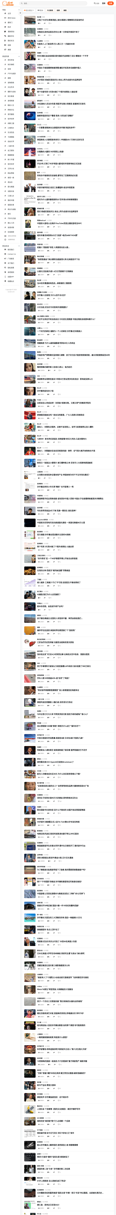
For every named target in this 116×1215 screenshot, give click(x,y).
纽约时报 (40, 232)
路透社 (39, 352)
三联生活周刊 (41, 556)
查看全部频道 (12, 236)
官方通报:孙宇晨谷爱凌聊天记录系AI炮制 (53, 534)
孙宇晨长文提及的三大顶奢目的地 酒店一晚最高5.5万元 (59, 917)
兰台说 (39, 771)
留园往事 (11, 205)
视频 (9, 45)
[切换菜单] (20, 13)
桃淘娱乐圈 (40, 77)
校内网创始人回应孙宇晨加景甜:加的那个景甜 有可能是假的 (61, 1025)
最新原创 (11, 31)
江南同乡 (11, 128)
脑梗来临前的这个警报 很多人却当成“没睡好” (55, 115)
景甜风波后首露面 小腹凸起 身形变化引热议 (54, 702)
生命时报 (40, 113)
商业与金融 (12, 209)
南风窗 (39, 1082)
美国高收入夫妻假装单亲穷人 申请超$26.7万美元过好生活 (60, 139)
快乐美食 (11, 96)
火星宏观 (40, 472)
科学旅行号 (40, 735)
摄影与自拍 (12, 92)
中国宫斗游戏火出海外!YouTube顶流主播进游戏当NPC (59, 223)
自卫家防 (11, 150)
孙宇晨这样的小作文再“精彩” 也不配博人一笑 (55, 486)
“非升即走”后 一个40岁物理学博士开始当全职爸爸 (57, 558)
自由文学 (11, 141)
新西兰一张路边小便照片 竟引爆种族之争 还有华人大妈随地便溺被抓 (64, 462)
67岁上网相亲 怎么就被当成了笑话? (51, 1181)
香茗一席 (11, 177)
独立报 (39, 17)
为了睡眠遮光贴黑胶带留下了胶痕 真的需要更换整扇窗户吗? (61, 869)
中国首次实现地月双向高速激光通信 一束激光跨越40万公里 (61, 522)
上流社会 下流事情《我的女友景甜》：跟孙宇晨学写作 (58, 1109)
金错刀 (39, 1154)
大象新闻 (40, 974)
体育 (9, 69)
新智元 (39, 759)
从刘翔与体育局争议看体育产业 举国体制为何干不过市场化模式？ (63, 474)
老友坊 (10, 182)
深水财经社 (40, 879)
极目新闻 (40, 532)
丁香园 (39, 580)
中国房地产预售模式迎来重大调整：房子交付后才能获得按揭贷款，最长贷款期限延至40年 (73, 355)
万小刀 (39, 125)
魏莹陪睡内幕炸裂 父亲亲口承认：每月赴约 (54, 367)
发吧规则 (11, 272)
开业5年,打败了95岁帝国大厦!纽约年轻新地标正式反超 (59, 163)
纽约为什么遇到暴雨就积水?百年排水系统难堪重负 (57, 199)
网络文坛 (11, 110)
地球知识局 (40, 927)
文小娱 (39, 1022)
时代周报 (40, 1094)
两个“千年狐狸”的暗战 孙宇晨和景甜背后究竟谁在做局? (59, 881)
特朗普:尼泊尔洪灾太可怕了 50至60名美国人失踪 (57, 941)
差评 (38, 173)
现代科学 (11, 164)
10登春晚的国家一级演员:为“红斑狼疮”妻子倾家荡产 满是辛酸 (62, 1061)
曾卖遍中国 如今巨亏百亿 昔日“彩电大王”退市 (55, 1133)
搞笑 (9, 78)
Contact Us (12, 254)
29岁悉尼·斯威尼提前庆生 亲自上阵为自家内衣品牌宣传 (59, 80)
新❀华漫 (11, 159)
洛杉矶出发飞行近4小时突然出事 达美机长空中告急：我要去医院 (63, 654)
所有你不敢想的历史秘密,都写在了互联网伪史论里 (57, 175)
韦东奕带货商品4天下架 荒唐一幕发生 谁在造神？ (57, 510)
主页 (9, 13)
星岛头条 (40, 950)
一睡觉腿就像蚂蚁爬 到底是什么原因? (52, 1037)
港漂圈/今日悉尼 (42, 292)
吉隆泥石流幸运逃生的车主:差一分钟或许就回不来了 (58, 32)
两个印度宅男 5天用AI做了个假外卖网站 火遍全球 (57, 92)
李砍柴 (39, 723)
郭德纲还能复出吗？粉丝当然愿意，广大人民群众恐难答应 (60, 415)
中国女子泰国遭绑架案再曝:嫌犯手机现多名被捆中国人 (59, 68)
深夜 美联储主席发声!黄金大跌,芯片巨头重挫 (55, 857)
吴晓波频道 (40, 675)
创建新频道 (11, 240)
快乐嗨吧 (11, 64)
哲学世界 (11, 119)
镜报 (38, 627)
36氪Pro (39, 328)
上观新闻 (40, 1034)
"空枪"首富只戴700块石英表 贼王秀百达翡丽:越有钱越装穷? (61, 1073)
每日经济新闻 (41, 639)
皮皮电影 (40, 185)
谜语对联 (11, 227)
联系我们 (11, 249)
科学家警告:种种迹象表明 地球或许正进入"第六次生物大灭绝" (62, 1049)
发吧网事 (11, 101)
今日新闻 (50, 10)
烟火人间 (11, 223)
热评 (9, 27)
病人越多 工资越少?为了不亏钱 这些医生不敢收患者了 (59, 582)
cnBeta (39, 986)
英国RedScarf (41, 220)
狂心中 (39, 388)
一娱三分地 (40, 699)
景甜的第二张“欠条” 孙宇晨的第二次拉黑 (53, 1169)
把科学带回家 (41, 867)
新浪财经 (40, 831)
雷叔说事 (40, 1178)
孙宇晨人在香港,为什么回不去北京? (51, 295)
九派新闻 (40, 41)
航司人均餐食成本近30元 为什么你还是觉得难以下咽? (58, 774)
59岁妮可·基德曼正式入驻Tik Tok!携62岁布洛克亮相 (58, 822)
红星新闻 (40, 29)
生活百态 (11, 132)
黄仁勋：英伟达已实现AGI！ (48, 1205)
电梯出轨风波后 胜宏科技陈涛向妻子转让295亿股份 (58, 833)
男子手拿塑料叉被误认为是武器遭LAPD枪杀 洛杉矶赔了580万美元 (64, 666)
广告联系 (11, 259)
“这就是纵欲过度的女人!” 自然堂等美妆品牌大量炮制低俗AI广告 (63, 786)
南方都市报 (40, 783)
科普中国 (40, 244)
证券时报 (40, 855)
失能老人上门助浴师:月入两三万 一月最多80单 (56, 44)
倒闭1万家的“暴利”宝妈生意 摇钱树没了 (53, 1157)
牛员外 (39, 400)
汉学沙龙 (11, 168)
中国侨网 (40, 496)
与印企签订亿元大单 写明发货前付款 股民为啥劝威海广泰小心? (62, 714)
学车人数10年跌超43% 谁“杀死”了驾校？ (53, 678)
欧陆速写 (40, 101)
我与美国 (11, 187)
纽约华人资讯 (41, 197)
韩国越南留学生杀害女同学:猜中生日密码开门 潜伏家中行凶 (61, 845)
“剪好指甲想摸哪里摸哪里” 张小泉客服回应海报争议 (58, 690)
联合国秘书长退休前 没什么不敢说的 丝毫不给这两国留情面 (61, 810)
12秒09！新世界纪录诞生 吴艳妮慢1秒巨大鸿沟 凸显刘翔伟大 (62, 439)
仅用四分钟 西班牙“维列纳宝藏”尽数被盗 (53, 570)
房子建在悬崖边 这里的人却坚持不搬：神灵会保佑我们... (60, 618)
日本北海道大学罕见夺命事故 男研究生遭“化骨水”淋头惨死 (61, 953)
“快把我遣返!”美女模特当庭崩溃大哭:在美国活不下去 (58, 259)
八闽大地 (11, 146)
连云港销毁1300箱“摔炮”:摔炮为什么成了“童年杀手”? (58, 726)
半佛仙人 (40, 603)
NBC (38, 376)
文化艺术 (11, 87)
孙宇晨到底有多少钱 (45, 391)
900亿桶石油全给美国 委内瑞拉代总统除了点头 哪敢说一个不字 (62, 56)
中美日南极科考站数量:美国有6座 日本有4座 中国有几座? (60, 738)
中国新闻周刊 (41, 998)
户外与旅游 (12, 73)
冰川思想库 (40, 1118)
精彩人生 (11, 105)
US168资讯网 (41, 137)
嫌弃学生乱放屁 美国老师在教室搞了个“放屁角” (56, 630)
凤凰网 (39, 53)
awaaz (39, 460)
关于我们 (11, 263)
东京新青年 (40, 1190)
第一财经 (40, 915)
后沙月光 (40, 304)
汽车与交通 (12, 218)
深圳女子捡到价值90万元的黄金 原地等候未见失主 (57, 798)
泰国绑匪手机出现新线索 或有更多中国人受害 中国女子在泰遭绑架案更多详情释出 (70, 498)
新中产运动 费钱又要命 (46, 1085)
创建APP (11, 277)
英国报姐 (40, 268)
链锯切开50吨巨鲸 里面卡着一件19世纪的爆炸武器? (58, 905)
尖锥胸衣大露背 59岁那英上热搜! (50, 151)
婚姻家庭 (11, 155)
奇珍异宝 (11, 60)
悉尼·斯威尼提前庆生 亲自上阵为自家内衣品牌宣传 (57, 211)
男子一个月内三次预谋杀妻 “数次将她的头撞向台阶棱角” (60, 1001)
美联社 (39, 615)
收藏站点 (11, 281)
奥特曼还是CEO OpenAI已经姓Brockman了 (55, 762)
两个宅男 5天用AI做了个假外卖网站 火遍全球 (55, 546)
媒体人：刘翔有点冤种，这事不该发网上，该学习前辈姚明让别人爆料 (65, 427)
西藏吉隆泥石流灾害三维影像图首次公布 (53, 965)
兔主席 (39, 280)
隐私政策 (11, 268)
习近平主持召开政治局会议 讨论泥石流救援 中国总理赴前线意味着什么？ (66, 319)
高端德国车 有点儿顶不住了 (48, 929)
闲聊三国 (11, 123)
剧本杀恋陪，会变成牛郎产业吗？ (50, 606)
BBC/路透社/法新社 (43, 316)
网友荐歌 (11, 173)
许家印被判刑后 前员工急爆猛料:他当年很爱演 (55, 187)
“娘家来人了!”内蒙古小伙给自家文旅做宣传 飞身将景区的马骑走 (63, 977)
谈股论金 (11, 191)
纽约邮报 (40, 161)
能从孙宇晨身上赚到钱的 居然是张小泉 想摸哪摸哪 (57, 1145)
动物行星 (40, 903)
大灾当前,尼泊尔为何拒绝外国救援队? (52, 307)
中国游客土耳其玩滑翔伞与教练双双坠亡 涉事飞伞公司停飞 (61, 893)
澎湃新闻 (40, 89)
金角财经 (40, 1142)
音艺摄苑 (11, 114)
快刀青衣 (40, 592)
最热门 (10, 22)
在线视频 (11, 232)
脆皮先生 (40, 1106)
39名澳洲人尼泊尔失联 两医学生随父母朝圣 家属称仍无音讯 (61, 104)
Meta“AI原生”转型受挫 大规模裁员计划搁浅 (55, 989)
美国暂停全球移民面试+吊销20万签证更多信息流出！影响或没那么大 (65, 379)
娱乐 (9, 214)
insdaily (40, 149)
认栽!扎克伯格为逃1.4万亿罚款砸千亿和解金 (55, 271)
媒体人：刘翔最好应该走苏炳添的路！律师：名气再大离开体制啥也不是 (66, 451)
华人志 (39, 1214)
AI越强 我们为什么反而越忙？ (49, 594)
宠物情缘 (11, 82)
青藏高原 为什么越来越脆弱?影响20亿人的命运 (56, 343)
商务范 (39, 1070)
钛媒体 (39, 711)
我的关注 (11, 40)
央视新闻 (40, 962)
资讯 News (12, 18)
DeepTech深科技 (42, 520)
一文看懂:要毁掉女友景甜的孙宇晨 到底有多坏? (56, 127)
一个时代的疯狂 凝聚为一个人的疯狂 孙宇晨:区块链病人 (59, 331)
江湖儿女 (11, 196)
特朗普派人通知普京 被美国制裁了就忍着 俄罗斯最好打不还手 (62, 750)
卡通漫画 (11, 137)
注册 (110, 3)
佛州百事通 (40, 256)
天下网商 (40, 1130)
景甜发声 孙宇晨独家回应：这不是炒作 (52, 1097)
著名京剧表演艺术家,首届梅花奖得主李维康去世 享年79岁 (60, 1013)
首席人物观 (40, 1166)
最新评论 (11, 36)
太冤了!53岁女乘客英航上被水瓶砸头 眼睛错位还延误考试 (60, 20)
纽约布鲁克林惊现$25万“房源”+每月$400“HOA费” (57, 235)
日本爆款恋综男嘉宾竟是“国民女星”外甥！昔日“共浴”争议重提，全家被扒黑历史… (70, 1193)
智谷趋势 (40, 340)
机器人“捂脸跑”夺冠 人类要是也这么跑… (53, 247)
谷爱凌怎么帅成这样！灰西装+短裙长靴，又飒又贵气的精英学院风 (64, 403)
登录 (103, 3)
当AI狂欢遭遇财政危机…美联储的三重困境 (54, 283)
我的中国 (11, 200)
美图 (9, 50)
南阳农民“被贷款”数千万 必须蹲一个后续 (53, 1121)
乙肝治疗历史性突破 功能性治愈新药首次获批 (55, 642)
